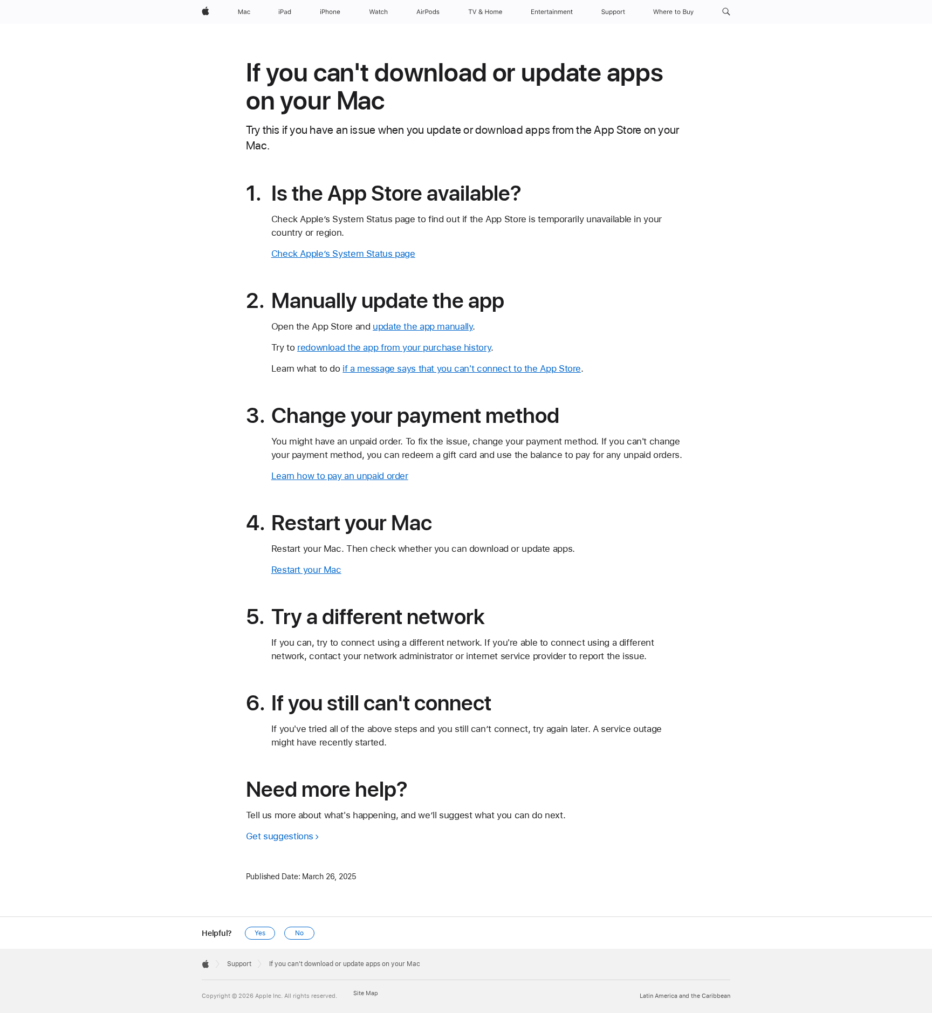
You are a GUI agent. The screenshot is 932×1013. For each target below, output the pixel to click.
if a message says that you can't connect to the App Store (461, 368)
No (299, 933)
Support (239, 964)
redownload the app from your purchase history (394, 347)
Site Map (365, 993)
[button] (726, 12)
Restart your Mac (306, 569)
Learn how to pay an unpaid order (339, 475)
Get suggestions (279, 836)
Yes (260, 933)
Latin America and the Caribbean (685, 996)
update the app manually (422, 326)
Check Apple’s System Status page (343, 253)
